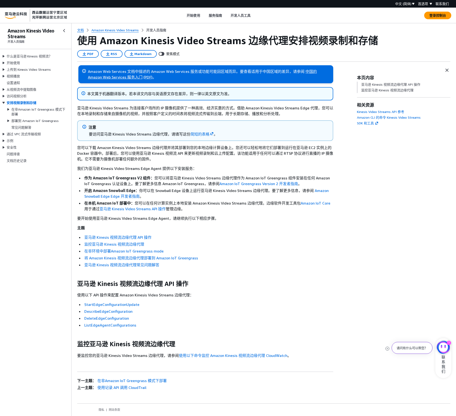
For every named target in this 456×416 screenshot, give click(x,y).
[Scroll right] (254, 15)
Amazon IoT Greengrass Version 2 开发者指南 (258, 183)
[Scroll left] (183, 15)
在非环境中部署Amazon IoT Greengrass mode (124, 251)
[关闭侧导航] (64, 30)
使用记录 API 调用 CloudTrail (121, 387)
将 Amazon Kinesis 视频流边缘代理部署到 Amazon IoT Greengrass (141, 258)
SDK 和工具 (365, 123)
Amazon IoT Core (315, 203)
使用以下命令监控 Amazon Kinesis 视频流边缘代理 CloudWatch (233, 355)
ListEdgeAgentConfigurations (110, 325)
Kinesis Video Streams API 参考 (380, 112)
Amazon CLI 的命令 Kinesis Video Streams (389, 117)
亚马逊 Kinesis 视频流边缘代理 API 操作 (118, 237)
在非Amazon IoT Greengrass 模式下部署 (132, 380)
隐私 (101, 409)
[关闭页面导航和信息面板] (447, 70)
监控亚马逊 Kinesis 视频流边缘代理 (114, 244)
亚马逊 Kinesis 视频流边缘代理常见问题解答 (121, 264)
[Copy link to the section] (73, 283)
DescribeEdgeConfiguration (108, 311)
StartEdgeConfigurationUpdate (111, 304)
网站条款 (114, 409)
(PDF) (147, 77)
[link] (156, 30)
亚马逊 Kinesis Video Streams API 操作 (133, 208)
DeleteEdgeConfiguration (106, 318)
